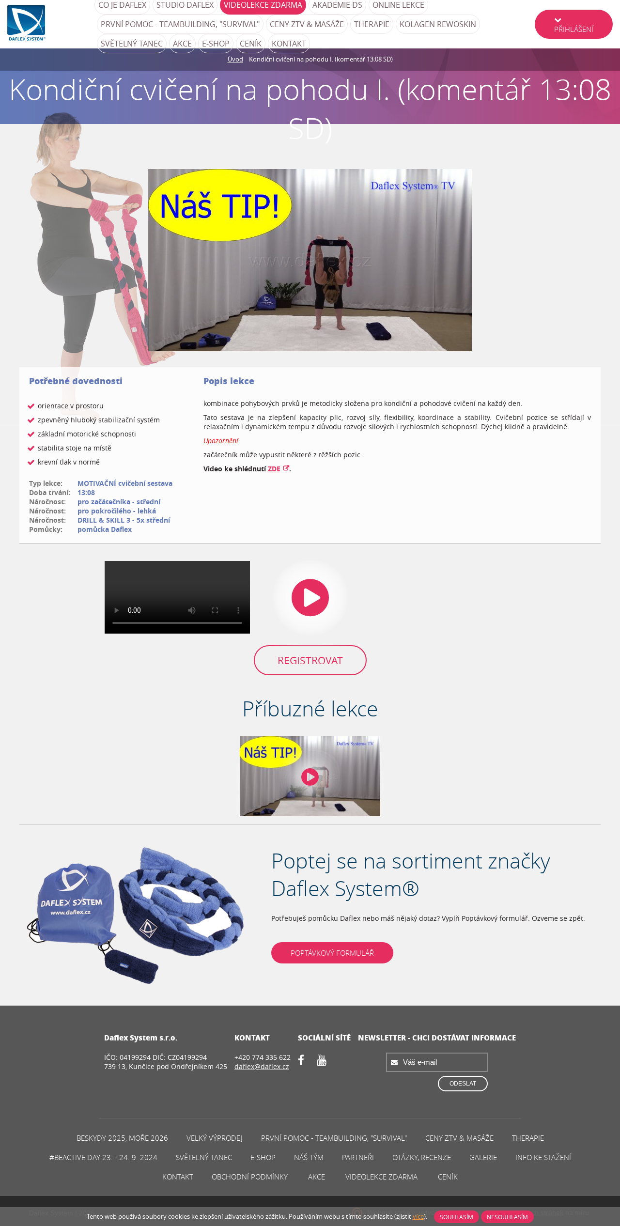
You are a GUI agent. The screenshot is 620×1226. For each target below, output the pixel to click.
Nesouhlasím (507, 1217)
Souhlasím (456, 1217)
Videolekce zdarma (381, 1176)
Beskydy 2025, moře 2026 (122, 1138)
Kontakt (289, 43)
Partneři (358, 1157)
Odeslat (463, 1083)
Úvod (235, 59)
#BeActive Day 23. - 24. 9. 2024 (103, 1157)
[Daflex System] (50, 24)
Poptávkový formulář (332, 953)
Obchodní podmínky (250, 1176)
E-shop (216, 43)
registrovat (310, 660)
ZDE (274, 468)
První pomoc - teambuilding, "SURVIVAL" (180, 24)
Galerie (483, 1157)
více (418, 1216)
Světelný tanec (132, 43)
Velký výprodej (214, 1138)
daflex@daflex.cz (261, 1066)
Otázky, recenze (421, 1157)
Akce (182, 43)
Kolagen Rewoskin (438, 24)
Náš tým (309, 1157)
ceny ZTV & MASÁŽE (307, 24)
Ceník (251, 43)
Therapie (371, 24)
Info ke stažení (543, 1157)
